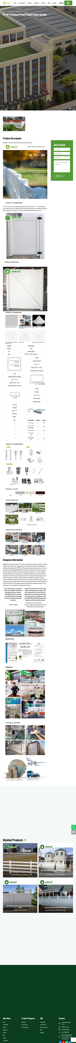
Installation (5, 1030)
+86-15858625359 (65, 1032)
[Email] (73, 832)
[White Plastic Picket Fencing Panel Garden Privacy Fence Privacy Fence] (56, 860)
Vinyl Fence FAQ (43, 1024)
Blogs (4, 1035)
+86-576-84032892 (65, 1029)
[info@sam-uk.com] (60, 1027)
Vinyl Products (5, 1024)
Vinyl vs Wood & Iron (44, 1027)
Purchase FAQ (42, 1022)
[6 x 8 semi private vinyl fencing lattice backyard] (56, 896)
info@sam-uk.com (65, 1027)
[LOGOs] (7, 2)
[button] (26, 3)
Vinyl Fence (24, 1022)
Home (4, 1022)
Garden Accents (24, 1024)
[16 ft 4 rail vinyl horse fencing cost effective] (20, 860)
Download (42, 1032)
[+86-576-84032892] (60, 1029)
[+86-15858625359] (60, 1032)
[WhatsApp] (73, 827)
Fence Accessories (25, 1027)
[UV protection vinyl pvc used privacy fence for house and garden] (20, 896)
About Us (4, 1027)
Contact (4, 1038)
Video (41, 1030)
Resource (4, 1032)
